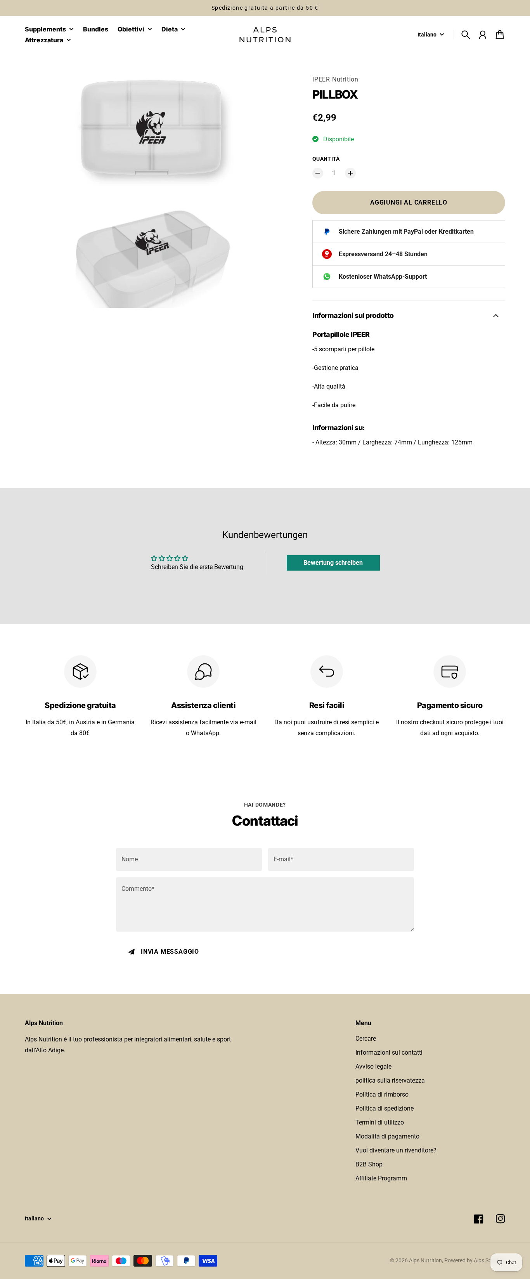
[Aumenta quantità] (350, 173)
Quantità (326, 159)
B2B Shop (369, 1164)
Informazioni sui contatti (389, 1052)
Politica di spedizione (384, 1108)
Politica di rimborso (382, 1094)
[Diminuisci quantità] (317, 173)
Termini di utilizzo (379, 1122)
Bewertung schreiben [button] (333, 562)
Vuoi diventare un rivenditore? (395, 1150)
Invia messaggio (170, 951)
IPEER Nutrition (335, 79)
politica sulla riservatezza (390, 1080)
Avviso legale (373, 1066)
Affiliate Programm (381, 1178)
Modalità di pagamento (387, 1136)
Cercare (365, 1038)
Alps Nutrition (425, 1260)
